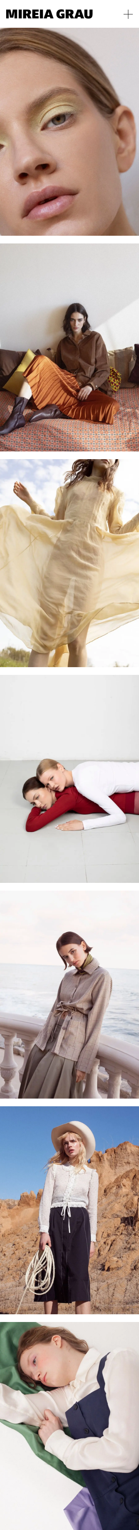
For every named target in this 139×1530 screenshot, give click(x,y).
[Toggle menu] (128, 14)
